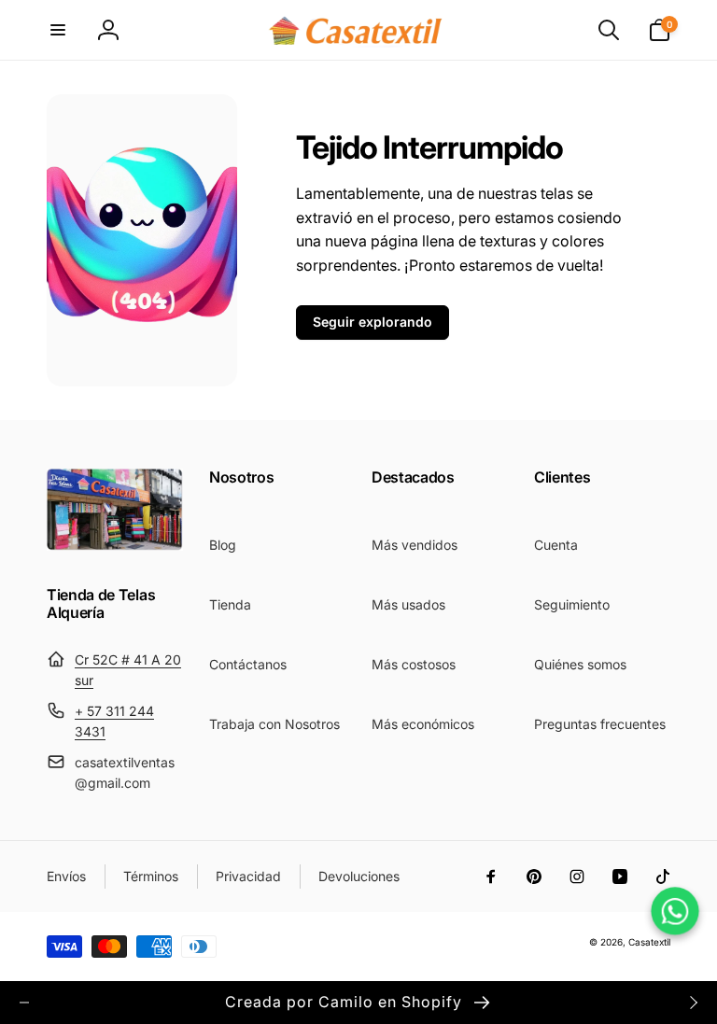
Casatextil (649, 941)
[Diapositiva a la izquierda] (24, 1002)
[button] (57, 29)
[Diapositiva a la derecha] (692, 1002)
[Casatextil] (115, 545)
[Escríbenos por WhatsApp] (674, 910)
